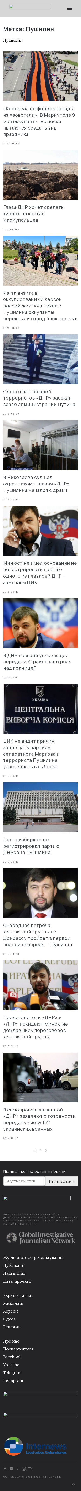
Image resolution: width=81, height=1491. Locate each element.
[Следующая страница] (46, 1150)
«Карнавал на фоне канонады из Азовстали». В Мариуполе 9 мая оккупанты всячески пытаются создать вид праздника (39, 121)
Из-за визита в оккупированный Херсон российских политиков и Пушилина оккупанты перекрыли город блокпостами (40, 306)
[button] (69, 8)
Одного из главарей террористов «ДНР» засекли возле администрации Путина (39, 398)
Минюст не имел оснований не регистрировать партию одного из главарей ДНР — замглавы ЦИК (40, 572)
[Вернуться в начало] (30, 8)
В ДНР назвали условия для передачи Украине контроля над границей (37, 661)
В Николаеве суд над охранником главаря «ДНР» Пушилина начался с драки (36, 483)
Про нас (11, 1341)
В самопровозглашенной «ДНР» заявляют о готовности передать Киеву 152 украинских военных (39, 1119)
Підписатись (62, 1181)
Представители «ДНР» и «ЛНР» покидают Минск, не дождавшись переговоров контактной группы (35, 1027)
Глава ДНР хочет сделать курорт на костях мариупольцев (33, 213)
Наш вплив (14, 1273)
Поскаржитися (18, 1348)
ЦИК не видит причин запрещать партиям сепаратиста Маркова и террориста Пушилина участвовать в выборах (31, 754)
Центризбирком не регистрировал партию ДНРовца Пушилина (31, 846)
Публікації (14, 1265)
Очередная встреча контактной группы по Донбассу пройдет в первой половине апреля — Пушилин (37, 935)
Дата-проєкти (17, 1281)
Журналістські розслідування (33, 1257)
